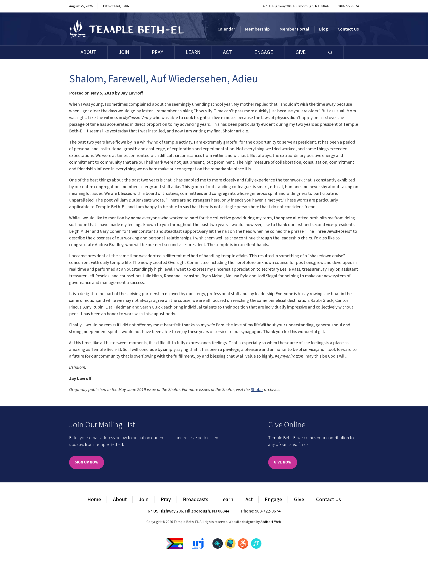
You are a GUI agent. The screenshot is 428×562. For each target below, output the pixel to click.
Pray (157, 52)
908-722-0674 (348, 6)
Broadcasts (195, 499)
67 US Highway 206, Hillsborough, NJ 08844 (296, 6)
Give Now (283, 462)
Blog (323, 29)
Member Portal (294, 29)
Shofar (257, 390)
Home (94, 499)
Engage (263, 52)
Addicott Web (270, 521)
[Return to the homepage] (127, 29)
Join (124, 52)
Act (227, 52)
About (88, 52)
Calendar (226, 29)
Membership (257, 29)
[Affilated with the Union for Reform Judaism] (198, 543)
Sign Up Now (87, 462)
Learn (193, 52)
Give (301, 52)
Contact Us (348, 29)
